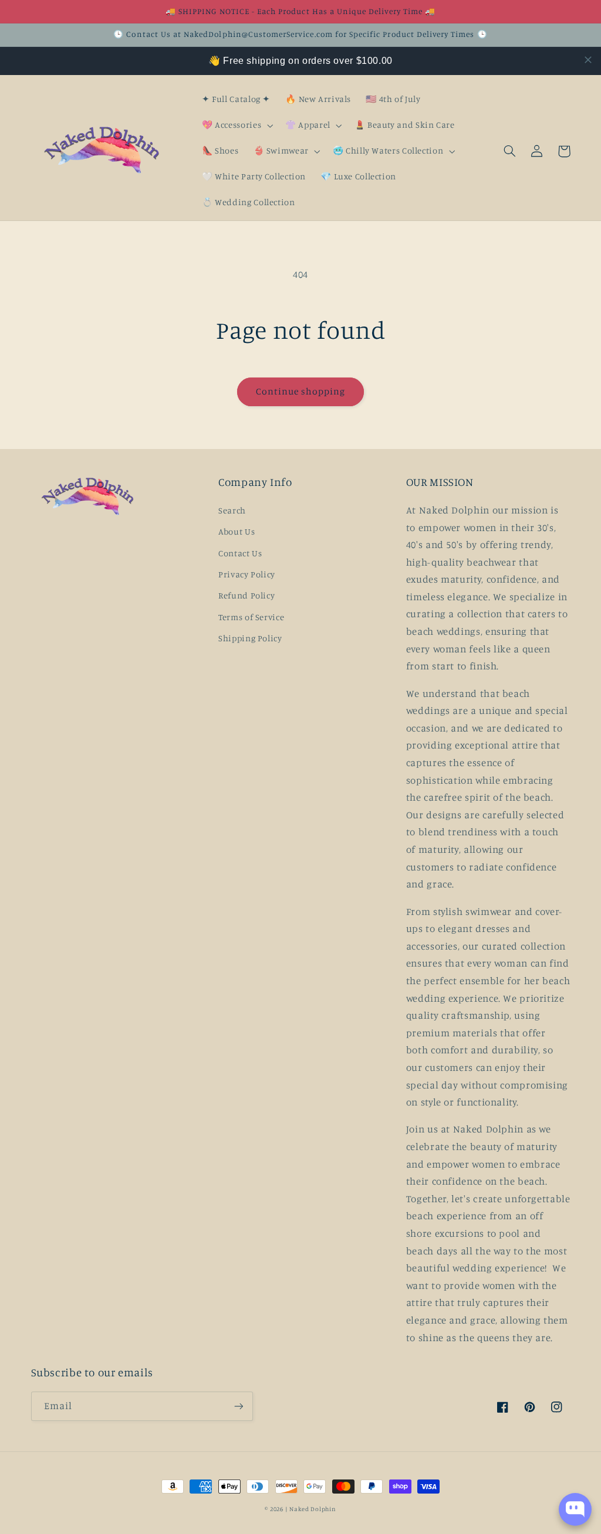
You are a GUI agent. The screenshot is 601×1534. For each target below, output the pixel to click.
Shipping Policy (250, 638)
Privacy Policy (246, 574)
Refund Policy (246, 595)
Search (232, 510)
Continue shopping (301, 391)
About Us (236, 531)
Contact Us (240, 553)
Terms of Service (251, 617)
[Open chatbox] (575, 1509)
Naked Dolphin (312, 1508)
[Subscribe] (238, 1406)
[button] (236, 125)
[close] (588, 59)
